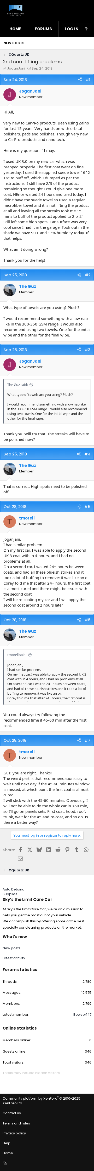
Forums (43, 29)
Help (6, 1143)
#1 (88, 79)
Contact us (12, 1113)
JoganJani (16, 68)
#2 (87, 275)
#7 (87, 740)
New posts (14, 43)
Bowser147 (82, 1014)
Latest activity (14, 958)
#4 (87, 454)
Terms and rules (16, 1123)
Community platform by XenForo (41, 1101)
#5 (87, 506)
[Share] (80, 79)
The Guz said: (17, 384)
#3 (87, 349)
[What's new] (86, 29)
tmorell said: (16, 654)
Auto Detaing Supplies (14, 891)
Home (15, 29)
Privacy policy (14, 1133)
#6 (87, 619)
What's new (15, 936)
